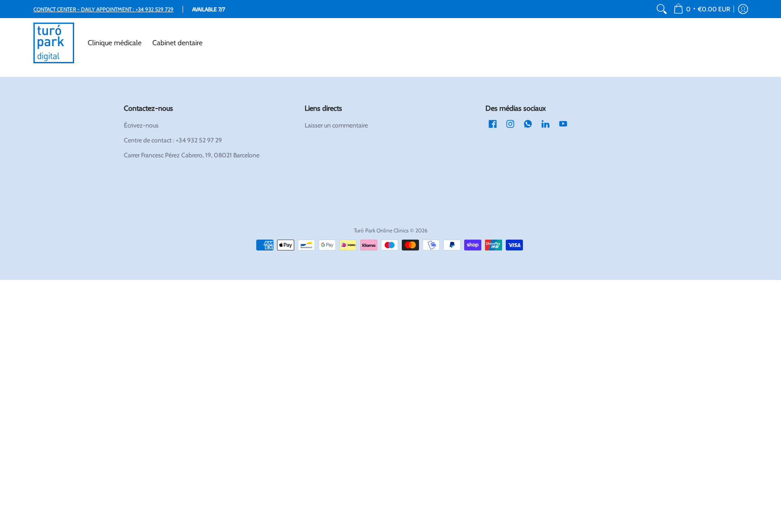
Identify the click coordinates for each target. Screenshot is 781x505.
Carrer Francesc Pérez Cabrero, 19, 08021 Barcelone (191, 155)
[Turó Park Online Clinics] (53, 43)
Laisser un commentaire (336, 125)
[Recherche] (661, 9)
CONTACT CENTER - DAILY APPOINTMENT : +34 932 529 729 (103, 9)
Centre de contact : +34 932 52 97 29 (173, 140)
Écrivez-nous (141, 125)
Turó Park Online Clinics (381, 230)
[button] (701, 9)
